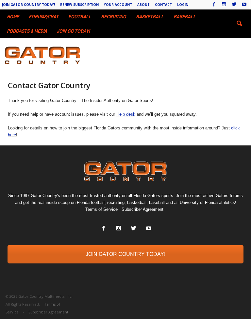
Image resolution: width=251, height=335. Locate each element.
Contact (163, 4)
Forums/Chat (44, 16)
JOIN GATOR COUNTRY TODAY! (125, 254)
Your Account (118, 4)
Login (182, 4)
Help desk (125, 114)
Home (13, 16)
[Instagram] (224, 4)
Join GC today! (73, 30)
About (143, 4)
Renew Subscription (79, 4)
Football (79, 16)
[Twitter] (234, 4)
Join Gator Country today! (28, 4)
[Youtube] (244, 4)
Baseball (185, 16)
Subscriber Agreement (142, 209)
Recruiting (113, 16)
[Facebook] (214, 4)
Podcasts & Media (27, 30)
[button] (239, 24)
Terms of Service (101, 209)
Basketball (150, 16)
